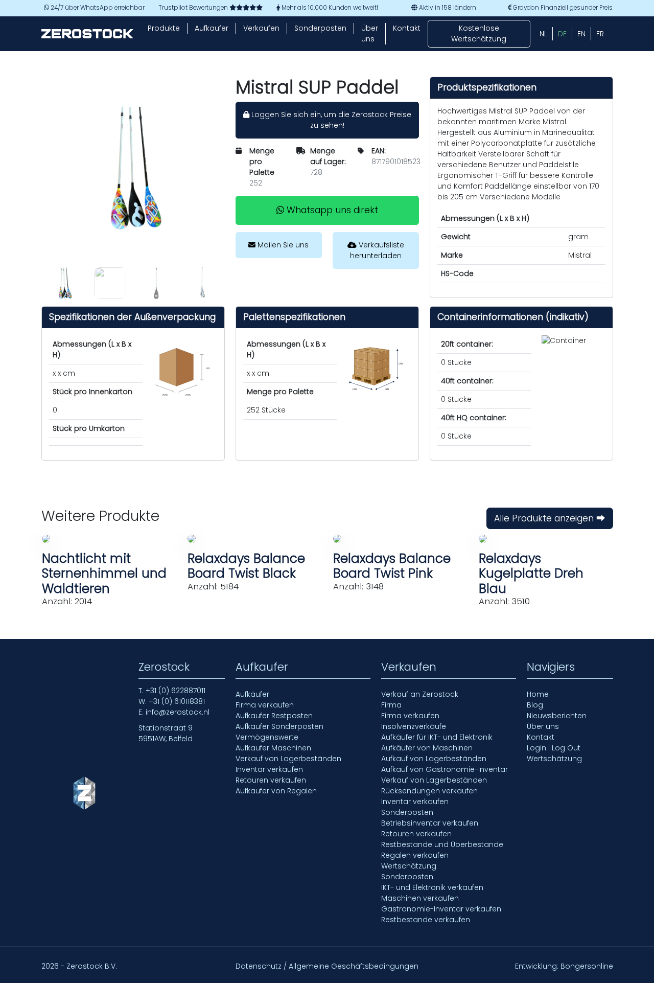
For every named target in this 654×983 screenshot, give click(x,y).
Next (232, 283)
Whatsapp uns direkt (331, 210)
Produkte (164, 28)
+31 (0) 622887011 (175, 690)
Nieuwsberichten (557, 716)
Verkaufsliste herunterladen (377, 250)
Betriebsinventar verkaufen (429, 823)
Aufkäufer (252, 694)
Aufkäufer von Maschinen (427, 748)
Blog (535, 705)
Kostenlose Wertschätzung (478, 33)
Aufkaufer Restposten (274, 716)
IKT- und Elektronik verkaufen (432, 887)
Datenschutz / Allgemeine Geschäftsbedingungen (327, 966)
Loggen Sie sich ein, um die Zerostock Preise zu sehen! (330, 119)
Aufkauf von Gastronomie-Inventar (444, 769)
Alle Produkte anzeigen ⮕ (549, 518)
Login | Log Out (553, 748)
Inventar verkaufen (269, 769)
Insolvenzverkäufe (413, 726)
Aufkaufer (211, 28)
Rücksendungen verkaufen (429, 791)
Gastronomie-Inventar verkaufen (441, 909)
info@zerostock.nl (177, 712)
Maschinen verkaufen (420, 898)
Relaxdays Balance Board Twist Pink (392, 566)
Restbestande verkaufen (425, 920)
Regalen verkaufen (415, 855)
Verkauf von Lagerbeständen (288, 758)
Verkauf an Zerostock (419, 694)
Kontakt (407, 28)
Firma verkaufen (265, 705)
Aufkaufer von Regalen (276, 791)
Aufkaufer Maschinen (273, 748)
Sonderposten (320, 28)
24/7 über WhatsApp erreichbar (97, 8)
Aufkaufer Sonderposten (279, 726)
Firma (391, 705)
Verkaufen (261, 28)
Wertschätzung (408, 866)
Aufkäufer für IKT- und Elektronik (437, 737)
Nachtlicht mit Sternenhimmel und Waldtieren (104, 574)
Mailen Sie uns (282, 245)
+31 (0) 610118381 (177, 701)
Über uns (369, 33)
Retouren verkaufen (271, 780)
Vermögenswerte (267, 737)
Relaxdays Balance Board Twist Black (246, 566)
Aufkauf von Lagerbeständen (433, 758)
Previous (34, 283)
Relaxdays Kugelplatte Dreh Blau (531, 574)
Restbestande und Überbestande (442, 844)
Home (538, 694)
